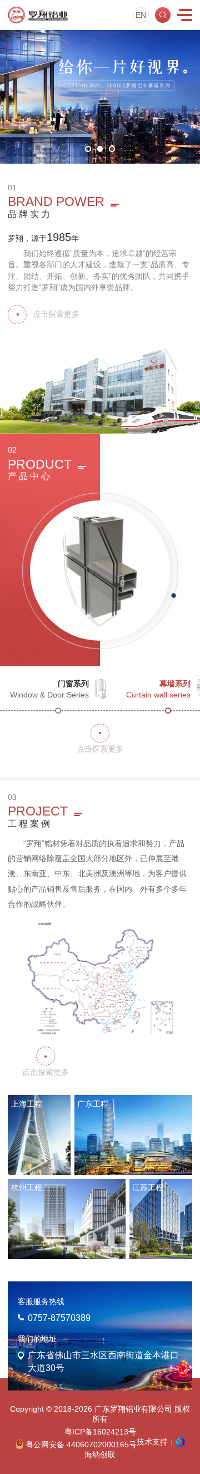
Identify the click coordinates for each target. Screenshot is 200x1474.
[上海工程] (39, 1135)
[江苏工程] (160, 1219)
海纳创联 (100, 1455)
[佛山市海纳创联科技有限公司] (180, 1442)
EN (141, 15)
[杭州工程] (67, 1219)
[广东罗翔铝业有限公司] (38, 15)
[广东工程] (133, 1135)
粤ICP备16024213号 (100, 1432)
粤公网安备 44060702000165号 (80, 1445)
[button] (88, 149)
